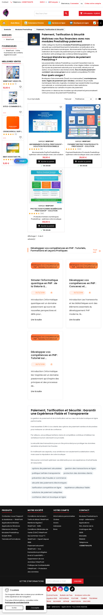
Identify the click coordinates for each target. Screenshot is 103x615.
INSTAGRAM (64, 598)
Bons (55, 529)
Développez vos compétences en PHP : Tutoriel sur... (44, 355)
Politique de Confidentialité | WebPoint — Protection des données (39, 568)
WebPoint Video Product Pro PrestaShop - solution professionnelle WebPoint (13, 81)
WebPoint (10, 39)
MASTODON (76, 601)
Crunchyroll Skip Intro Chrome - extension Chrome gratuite (13, 131)
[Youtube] (48, 588)
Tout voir (97, 251)
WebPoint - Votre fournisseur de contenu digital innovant (13, 52)
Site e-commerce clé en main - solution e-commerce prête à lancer (13, 106)
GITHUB (66, 601)
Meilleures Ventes (11, 61)
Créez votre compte (93, 3)
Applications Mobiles (10, 523)
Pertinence (83, 99)
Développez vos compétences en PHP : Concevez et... (82, 283)
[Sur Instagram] (60, 588)
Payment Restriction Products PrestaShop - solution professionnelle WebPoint (83, 146)
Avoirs (55, 523)
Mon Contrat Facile (50, 595)
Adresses (57, 526)
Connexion (74, 3)
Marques (7, 35)
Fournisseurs (9, 46)
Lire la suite (36, 319)
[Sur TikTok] (72, 588)
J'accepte (35, 608)
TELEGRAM (93, 598)
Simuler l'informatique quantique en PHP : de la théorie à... (44, 283)
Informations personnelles (64, 516)
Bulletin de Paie (66, 595)
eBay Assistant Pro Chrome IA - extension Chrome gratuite (13, 157)
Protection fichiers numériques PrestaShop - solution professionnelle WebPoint (46, 210)
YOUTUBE (74, 598)
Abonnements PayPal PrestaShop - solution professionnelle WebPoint (46, 146)
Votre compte (61, 510)
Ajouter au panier (46, 161)
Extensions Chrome (10, 529)
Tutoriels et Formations (11, 539)
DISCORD (86, 601)
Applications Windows (11, 526)
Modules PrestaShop (10, 532)
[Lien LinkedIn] (66, 588)
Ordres (56, 519)
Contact (5, 2)
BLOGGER (57, 601)
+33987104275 (27, 2)
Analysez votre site (82, 595)
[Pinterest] (54, 588)
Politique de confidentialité (17, 602)
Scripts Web (7, 536)
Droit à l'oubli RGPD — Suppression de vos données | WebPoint (36, 558)
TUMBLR (84, 598)
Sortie (14, 608)
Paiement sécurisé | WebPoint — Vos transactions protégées (37, 548)
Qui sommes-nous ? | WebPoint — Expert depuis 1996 (38, 539)
